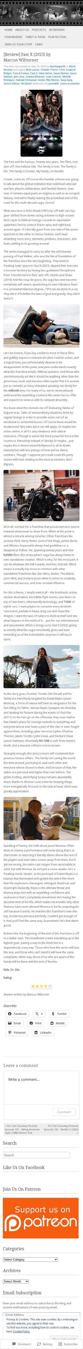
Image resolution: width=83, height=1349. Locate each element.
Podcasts (39, 29)
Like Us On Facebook (23, 1167)
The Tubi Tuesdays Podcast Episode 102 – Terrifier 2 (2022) (61, 1129)
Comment (64, 1112)
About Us (22, 29)
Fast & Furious (21, 73)
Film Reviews (13, 37)
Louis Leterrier (53, 76)
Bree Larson (32, 69)
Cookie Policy (21, 1331)
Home (8, 29)
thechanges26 (57, 66)
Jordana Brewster (34, 76)
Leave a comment (69, 83)
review (41, 80)
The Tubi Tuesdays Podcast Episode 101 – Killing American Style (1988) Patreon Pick (22, 1129)
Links (39, 44)
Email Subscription (22, 1292)
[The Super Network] (33, 13)
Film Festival (57, 37)
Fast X (33, 73)
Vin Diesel (26, 83)
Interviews (57, 29)
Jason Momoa (61, 73)
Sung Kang (66, 80)
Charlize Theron (49, 69)
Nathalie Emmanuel (26, 80)
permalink (53, 83)
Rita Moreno (52, 80)
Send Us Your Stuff (18, 44)
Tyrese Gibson (11, 83)
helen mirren (45, 73)
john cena (19, 76)
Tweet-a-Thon (35, 37)
